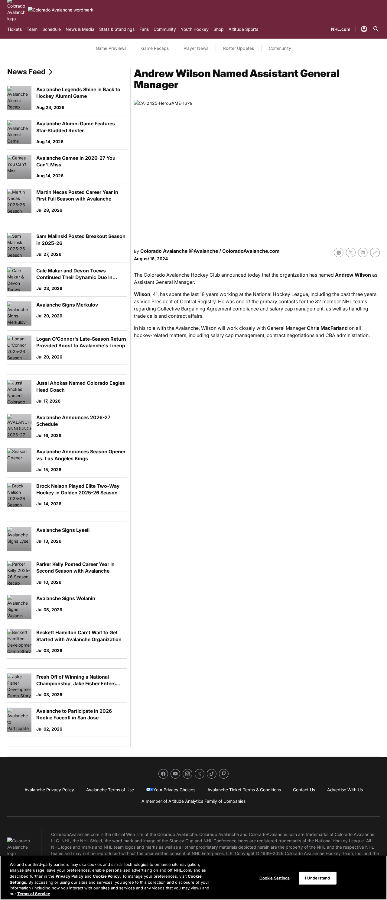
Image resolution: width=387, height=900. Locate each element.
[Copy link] (375, 252)
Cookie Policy (106, 876)
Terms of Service (33, 893)
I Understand (317, 878)
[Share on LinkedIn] (363, 252)
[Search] (376, 29)
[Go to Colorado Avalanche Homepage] (60, 10)
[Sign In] (364, 29)
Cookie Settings (274, 878)
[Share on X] (351, 252)
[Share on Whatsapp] (338, 252)
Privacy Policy (69, 876)
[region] (193, 878)
